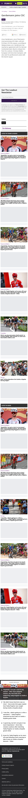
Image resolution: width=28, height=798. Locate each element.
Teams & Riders (12, 11)
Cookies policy (5, 772)
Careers (4, 778)
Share (5, 34)
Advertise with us (6, 782)
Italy (4, 22)
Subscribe (20, 3)
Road (3, 123)
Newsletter (23, 34)
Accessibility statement (7, 775)
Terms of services (19, 104)
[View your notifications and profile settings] (15, 3)
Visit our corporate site (13, 751)
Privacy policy (5, 768)
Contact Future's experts (8, 765)
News (3, 19)
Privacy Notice (21, 106)
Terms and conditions (7, 762)
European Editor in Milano (12, 22)
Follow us (16, 34)
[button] (26, 3)
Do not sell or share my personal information (13, 785)
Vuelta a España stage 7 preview (18, 7)
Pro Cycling (4, 11)
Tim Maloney (22, 22)
